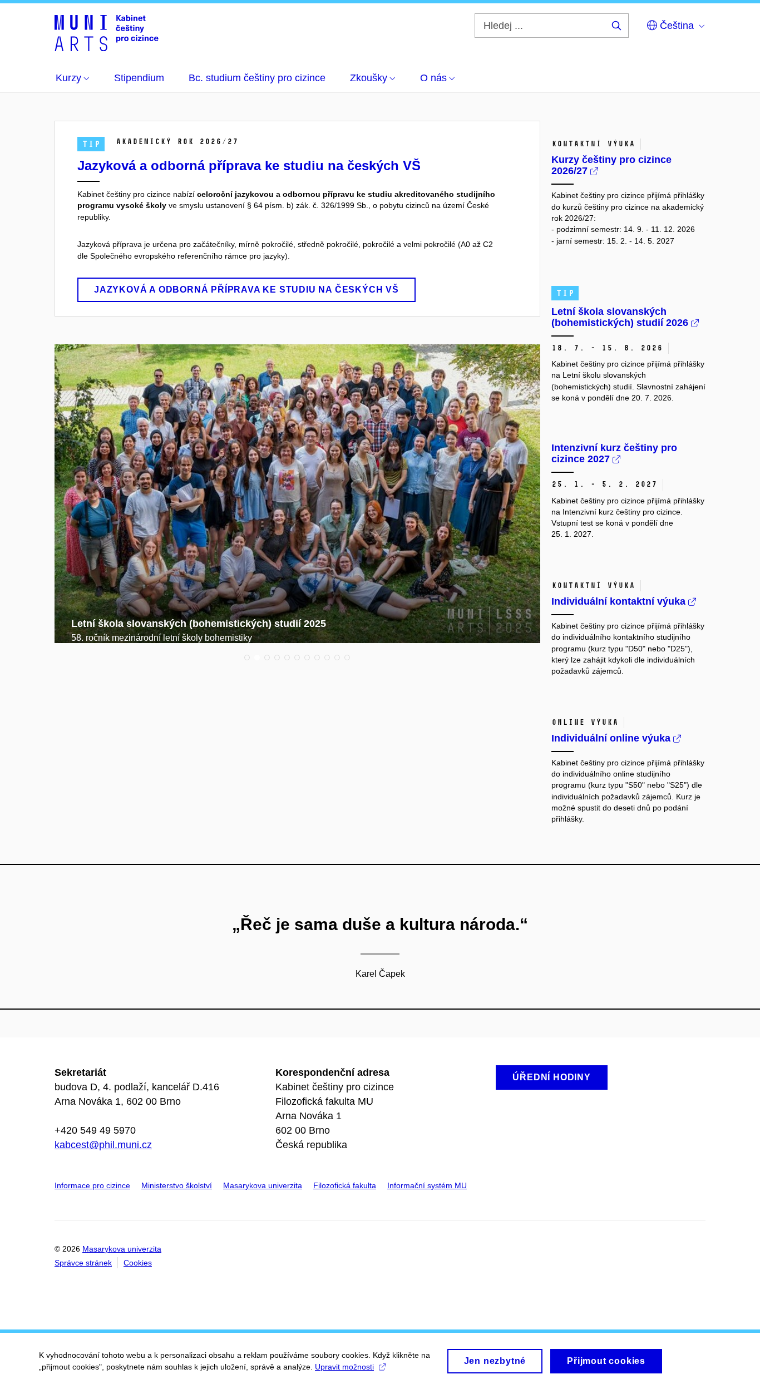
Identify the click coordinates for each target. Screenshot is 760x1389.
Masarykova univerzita (262, 1185)
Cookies (138, 1262)
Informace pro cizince (92, 1185)
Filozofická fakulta (344, 1185)
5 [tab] (287, 657)
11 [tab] (347, 657)
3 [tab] (267, 657)
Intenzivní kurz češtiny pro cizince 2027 (614, 453)
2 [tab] (257, 657)
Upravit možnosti (344, 1366)
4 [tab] (277, 657)
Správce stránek (83, 1262)
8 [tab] (317, 657)
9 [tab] (327, 657)
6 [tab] (297, 657)
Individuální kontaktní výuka (619, 601)
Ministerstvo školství (176, 1185)
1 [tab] (247, 657)
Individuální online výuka (612, 738)
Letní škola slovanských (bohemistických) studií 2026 (621, 317)
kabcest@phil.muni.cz (103, 1144)
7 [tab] (307, 657)
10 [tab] (337, 657)
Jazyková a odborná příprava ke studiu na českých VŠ (249, 165)
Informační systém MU (427, 1185)
